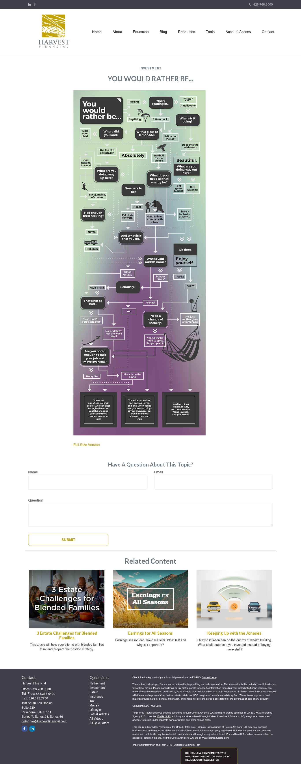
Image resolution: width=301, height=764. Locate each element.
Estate (93, 692)
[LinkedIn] (29, 4)
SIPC (168, 716)
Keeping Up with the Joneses (234, 633)
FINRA (161, 716)
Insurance (96, 696)
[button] (117, 31)
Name (33, 472)
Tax (92, 701)
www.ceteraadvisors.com (215, 737)
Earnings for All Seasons (150, 633)
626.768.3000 (263, 4)
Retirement (97, 683)
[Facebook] (35, 4)
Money (94, 705)
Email (158, 472)
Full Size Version (86, 444)
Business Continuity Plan (187, 744)
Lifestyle (95, 709)
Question (35, 500)
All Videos (96, 718)
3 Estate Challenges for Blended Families (67, 635)
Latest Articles (99, 714)
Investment (97, 687)
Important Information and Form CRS (152, 744)
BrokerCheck (209, 677)
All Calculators (99, 723)
